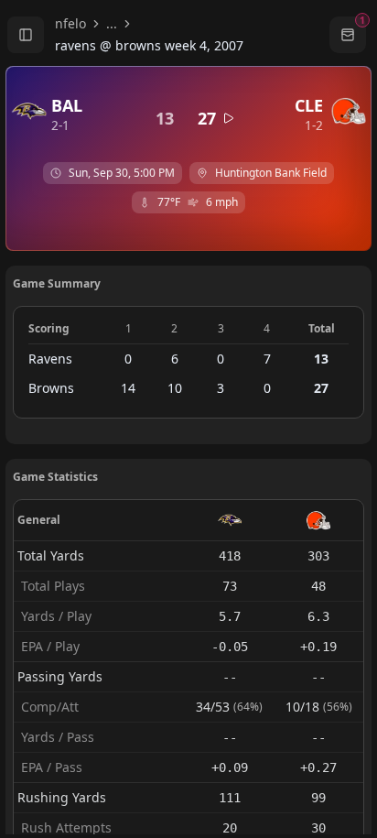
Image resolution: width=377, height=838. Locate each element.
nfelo (70, 23)
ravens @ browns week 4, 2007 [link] (149, 45)
